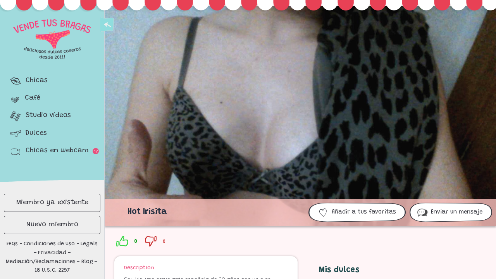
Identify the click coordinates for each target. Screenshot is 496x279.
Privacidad (52, 253)
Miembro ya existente (52, 202)
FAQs (12, 244)
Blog (87, 262)
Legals (89, 244)
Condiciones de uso (49, 244)
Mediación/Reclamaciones (41, 262)
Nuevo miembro (52, 224)
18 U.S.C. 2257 (52, 270)
